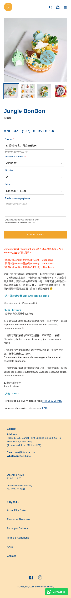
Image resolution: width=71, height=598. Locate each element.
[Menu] (65, 7)
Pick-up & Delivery (52, 400)
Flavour (8, 139)
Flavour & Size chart (18, 519)
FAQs (45, 408)
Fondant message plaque (17, 198)
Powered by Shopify (44, 587)
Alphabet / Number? (14, 156)
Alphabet (9, 170)
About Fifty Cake (16, 510)
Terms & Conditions (18, 537)
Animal (8, 184)
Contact (11, 555)
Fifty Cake (29, 587)
